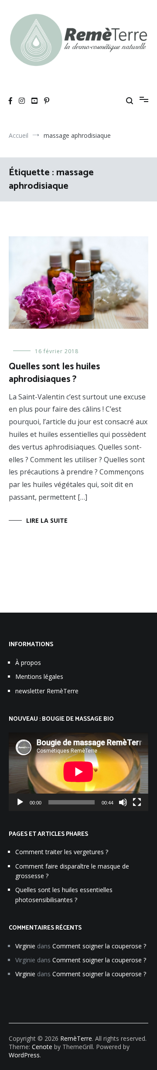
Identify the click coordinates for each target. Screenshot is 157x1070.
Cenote (42, 1047)
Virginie (25, 946)
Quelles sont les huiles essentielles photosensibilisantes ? (64, 894)
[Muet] (123, 802)
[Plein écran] (137, 802)
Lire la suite (47, 520)
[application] (78, 772)
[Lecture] (20, 802)
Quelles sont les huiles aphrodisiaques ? (54, 373)
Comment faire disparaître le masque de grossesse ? (72, 871)
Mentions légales (39, 676)
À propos (28, 662)
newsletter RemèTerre (46, 691)
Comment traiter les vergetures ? (61, 852)
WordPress (24, 1055)
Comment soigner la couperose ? (99, 946)
